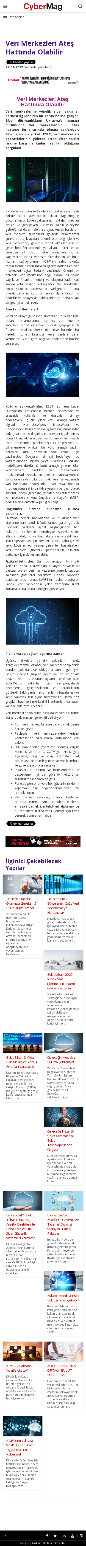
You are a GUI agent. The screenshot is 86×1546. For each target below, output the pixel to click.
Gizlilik (36, 1543)
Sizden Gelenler (15, 23)
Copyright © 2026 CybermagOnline (8, 1535)
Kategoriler (15, 17)
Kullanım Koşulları (54, 1543)
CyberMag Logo (62, 23)
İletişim (38, 23)
